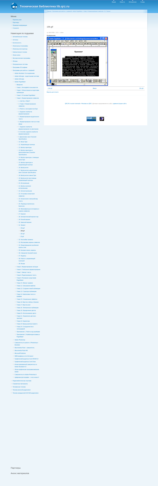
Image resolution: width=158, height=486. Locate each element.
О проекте (16, 28)
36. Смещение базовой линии (28, 253)
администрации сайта (120, 103)
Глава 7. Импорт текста (24, 272)
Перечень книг (17, 20)
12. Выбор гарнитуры (25, 147)
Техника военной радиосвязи (22, 390)
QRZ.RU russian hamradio (72, 103)
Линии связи (16, 55)
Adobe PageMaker (20, 82)
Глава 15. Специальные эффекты (27, 299)
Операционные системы (20, 64)
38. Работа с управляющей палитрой (27, 260)
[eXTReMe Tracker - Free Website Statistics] (102, 120)
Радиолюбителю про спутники (22, 381)
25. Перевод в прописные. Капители (27, 205)
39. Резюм (22, 263)
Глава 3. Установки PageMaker (26, 95)
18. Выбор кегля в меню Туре (27, 175)
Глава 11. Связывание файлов (26, 286)
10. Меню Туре (23, 142)
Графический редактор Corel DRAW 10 (26, 359)
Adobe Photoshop (20, 340)
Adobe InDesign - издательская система (27, 76)
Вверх (95, 88)
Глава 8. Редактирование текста (26, 275)
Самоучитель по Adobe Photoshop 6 (26, 374)
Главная (49, 11)
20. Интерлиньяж (24, 183)
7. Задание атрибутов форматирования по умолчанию (28, 128)
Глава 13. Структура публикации (26, 291)
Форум (114, 2)
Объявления (133, 2)
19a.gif (23, 228)
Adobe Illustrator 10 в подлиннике (25, 73)
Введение (20, 84)
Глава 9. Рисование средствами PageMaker (26, 279)
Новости (122, 2)
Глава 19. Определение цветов (26, 310)
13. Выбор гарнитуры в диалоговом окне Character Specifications (27, 152)
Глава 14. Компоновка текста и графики (26, 295)
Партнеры (16, 22)
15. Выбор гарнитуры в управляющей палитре (26, 164)
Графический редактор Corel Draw (25, 361)
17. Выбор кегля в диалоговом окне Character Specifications (28, 171)
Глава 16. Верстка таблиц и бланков (27, 302)
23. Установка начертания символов (27, 195)
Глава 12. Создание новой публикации (28, 288)
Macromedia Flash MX (21, 350)
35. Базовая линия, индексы (27, 250)
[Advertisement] (27, 429)
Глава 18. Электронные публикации (27, 307)
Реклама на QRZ (86, 103)
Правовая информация (20, 25)
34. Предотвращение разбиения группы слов (29, 246)
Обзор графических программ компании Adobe (27, 371)
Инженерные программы (20, 46)
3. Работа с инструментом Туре (28, 109)
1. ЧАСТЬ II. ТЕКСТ (24, 101)
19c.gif (22, 233)
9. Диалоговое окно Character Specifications (27, 138)
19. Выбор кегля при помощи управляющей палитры (27, 179)
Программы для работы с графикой (23, 70)
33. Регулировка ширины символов (29, 242)
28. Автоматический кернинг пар (28, 217)
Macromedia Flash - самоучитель (24, 347)
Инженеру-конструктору (20, 49)
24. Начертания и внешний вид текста (28, 200)
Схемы (142, 2)
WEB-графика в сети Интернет (24, 356)
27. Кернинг (22, 214)
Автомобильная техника (20, 36)
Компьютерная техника (20, 52)
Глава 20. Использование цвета (26, 313)
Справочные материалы (20, 384)
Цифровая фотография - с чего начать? (27, 377)
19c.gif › (141, 88)
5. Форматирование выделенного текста (29, 118)
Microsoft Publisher (20, 353)
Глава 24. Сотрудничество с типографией (25, 328)
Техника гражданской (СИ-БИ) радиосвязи (25, 393)
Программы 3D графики (20, 67)
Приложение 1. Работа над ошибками (28, 331)
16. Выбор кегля (23, 167)
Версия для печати (52, 92)
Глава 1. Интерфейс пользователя (27, 87)
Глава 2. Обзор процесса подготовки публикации (28, 91)
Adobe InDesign (19, 79)
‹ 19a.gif (49, 88)
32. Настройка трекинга (26, 239)
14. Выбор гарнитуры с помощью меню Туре (29, 158)
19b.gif (23, 231)
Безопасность (17, 43)
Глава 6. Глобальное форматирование (28, 269)
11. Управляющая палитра (27, 144)
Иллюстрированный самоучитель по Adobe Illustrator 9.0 (26, 365)
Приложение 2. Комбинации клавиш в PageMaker (28, 336)
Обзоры (15, 61)
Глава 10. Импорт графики (25, 283)
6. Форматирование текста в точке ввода (29, 123)
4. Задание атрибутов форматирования (25, 113)
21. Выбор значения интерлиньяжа (25, 187)
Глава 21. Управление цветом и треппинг (26, 317)
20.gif (22, 236)
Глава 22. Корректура (23, 321)
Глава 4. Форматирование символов (28, 98)
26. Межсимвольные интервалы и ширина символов (29, 210)
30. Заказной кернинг (25, 222)
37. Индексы (22, 256)
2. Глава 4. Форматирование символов (27, 105)
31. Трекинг (22, 225)
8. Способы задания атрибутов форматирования (28, 133)
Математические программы (21, 58)
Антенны (15, 40)
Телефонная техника (19, 387)
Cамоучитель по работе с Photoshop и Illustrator (26, 344)
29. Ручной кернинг (24, 219)
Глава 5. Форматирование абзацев (27, 267)
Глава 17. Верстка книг (23, 305)
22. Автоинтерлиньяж (25, 191)
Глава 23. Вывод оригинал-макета (27, 324)
